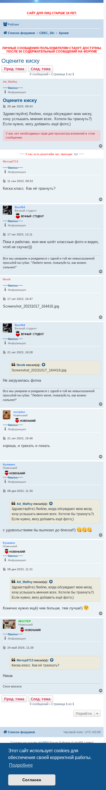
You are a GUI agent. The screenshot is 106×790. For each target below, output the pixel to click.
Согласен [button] (31, 780)
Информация (17, 92)
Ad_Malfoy (25, 503)
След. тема (41, 68)
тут (76, 154)
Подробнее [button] (21, 765)
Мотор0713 (25, 660)
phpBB (42, 742)
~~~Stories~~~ (13, 87)
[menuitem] (11, 24)
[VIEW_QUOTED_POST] (43, 364)
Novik (21, 365)
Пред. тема (14, 68)
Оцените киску (20, 61)
